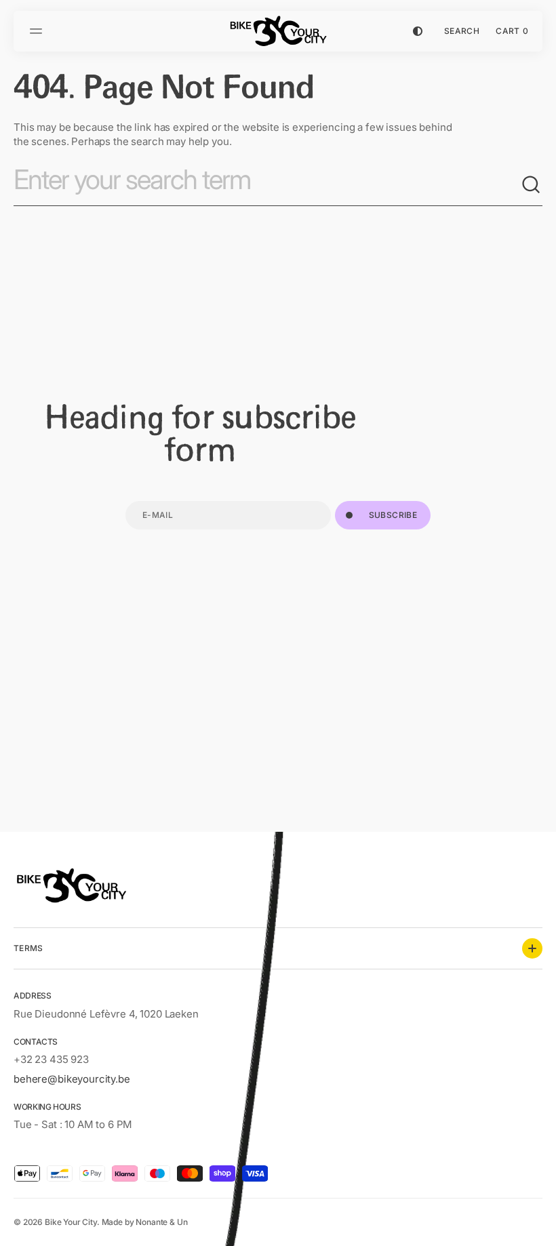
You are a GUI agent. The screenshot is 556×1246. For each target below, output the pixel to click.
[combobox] (267, 185)
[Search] (531, 185)
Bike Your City (71, 1222)
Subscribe (393, 515)
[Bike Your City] (278, 31)
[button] (38, 31)
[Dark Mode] (418, 31)
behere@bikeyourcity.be (72, 1078)
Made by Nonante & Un (145, 1222)
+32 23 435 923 (51, 1059)
